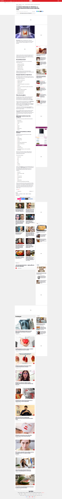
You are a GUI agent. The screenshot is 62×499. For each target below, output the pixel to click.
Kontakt (31, 495)
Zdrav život (20, 4)
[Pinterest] (29, 496)
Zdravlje (23, 4)
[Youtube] (32, 496)
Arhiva (41, 495)
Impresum (23, 495)
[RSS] (35, 496)
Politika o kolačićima (34, 495)
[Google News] (34, 496)
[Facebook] (26, 496)
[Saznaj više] (46, 46)
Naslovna (17, 4)
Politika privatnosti (38, 495)
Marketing (21, 495)
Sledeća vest (31, 191)
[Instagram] (31, 496)
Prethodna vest (19, 191)
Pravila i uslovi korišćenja (27, 495)
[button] (33, 11)
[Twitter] (28, 496)
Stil (18, 189)
